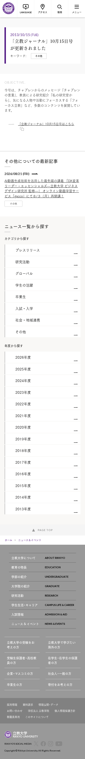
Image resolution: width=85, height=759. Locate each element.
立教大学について (23, 558)
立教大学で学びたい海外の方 (62, 644)
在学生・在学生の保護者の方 (62, 660)
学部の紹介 (19, 576)
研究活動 (17, 595)
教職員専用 (13, 717)
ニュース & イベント (25, 623)
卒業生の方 (14, 684)
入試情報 (17, 614)
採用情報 (12, 705)
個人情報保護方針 (65, 711)
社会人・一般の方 (59, 673)
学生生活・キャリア (24, 605)
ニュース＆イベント (29, 540)
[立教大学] (8, 8)
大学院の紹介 (20, 586)
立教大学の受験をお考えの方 (20, 644)
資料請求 (28, 705)
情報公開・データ (48, 705)
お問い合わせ (14, 711)
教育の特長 (19, 567)
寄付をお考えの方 (60, 684)
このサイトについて (37, 717)
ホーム (8, 540)
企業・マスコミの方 (20, 673)
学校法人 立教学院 (38, 711)
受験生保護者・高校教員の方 (21, 660)
